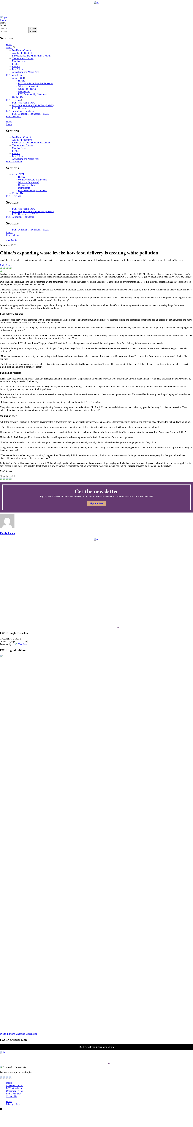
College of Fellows (27, 89)
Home (9, 44)
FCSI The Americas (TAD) (25, 108)
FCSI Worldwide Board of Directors (35, 83)
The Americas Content (22, 58)
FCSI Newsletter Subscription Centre (96, 1047)
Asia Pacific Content (22, 53)
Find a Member (13, 116)
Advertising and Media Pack (25, 72)
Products (16, 66)
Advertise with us (14, 1085)
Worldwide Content (21, 50)
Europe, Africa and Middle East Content (31, 55)
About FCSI (18, 78)
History (21, 80)
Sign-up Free (96, 503)
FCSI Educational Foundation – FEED (30, 114)
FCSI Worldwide (14, 75)
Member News (19, 61)
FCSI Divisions (13, 100)
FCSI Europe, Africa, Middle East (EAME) (33, 105)
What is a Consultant (28, 86)
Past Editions (18, 69)
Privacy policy (13, 1104)
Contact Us (17, 97)
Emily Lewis (6, 265)
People (15, 64)
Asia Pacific (11, 240)
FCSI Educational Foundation (20, 111)
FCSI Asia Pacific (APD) (24, 102)
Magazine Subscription (26, 1034)
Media (9, 47)
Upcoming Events (14, 1091)
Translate (22, 644)
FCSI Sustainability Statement (32, 94)
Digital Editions (7, 1034)
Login (3, 20)
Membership (24, 91)
